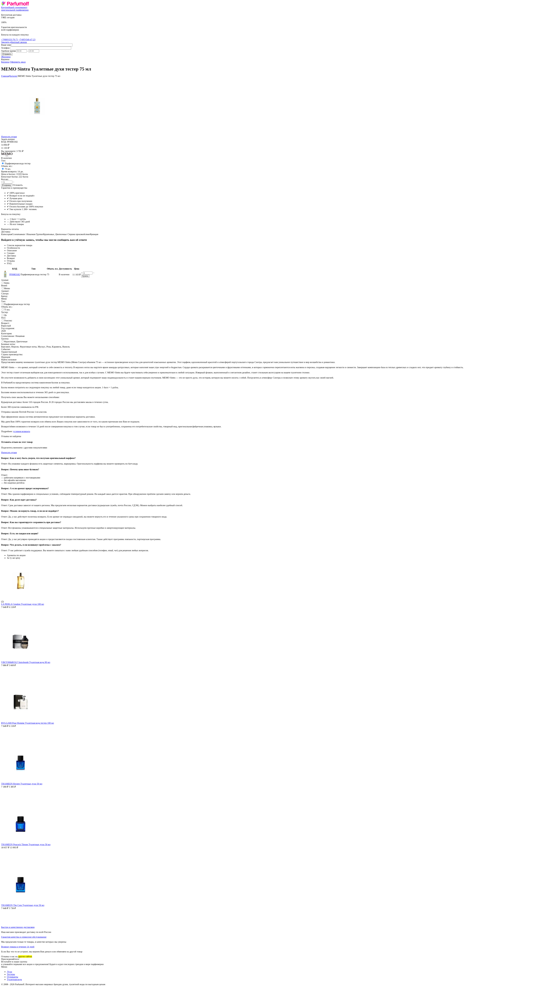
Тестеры (11, 974)
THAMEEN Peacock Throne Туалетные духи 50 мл (25, 844)
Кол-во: (4, 179)
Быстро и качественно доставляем (17, 927)
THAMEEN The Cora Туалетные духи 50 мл (22, 905)
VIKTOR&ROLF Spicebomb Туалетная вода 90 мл (25, 662)
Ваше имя (6, 45)
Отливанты (12, 977)
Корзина (5, 62)
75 (8, 169)
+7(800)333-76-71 (9, 39)
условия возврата (21, 431)
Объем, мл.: (7, 166)
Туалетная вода (14, 979)
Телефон (5, 48)
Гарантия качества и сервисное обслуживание (23, 937)
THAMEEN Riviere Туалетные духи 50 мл (21, 784)
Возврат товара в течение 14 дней (17, 946)
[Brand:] (7, 155)
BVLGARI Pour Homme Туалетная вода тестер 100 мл (27, 723)
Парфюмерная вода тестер (17, 163)
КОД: (3, 142)
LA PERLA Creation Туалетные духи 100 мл (22, 604)
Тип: (3, 160)
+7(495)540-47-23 (27, 39)
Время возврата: (9, 171)
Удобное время (8, 51)
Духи (9, 971)
